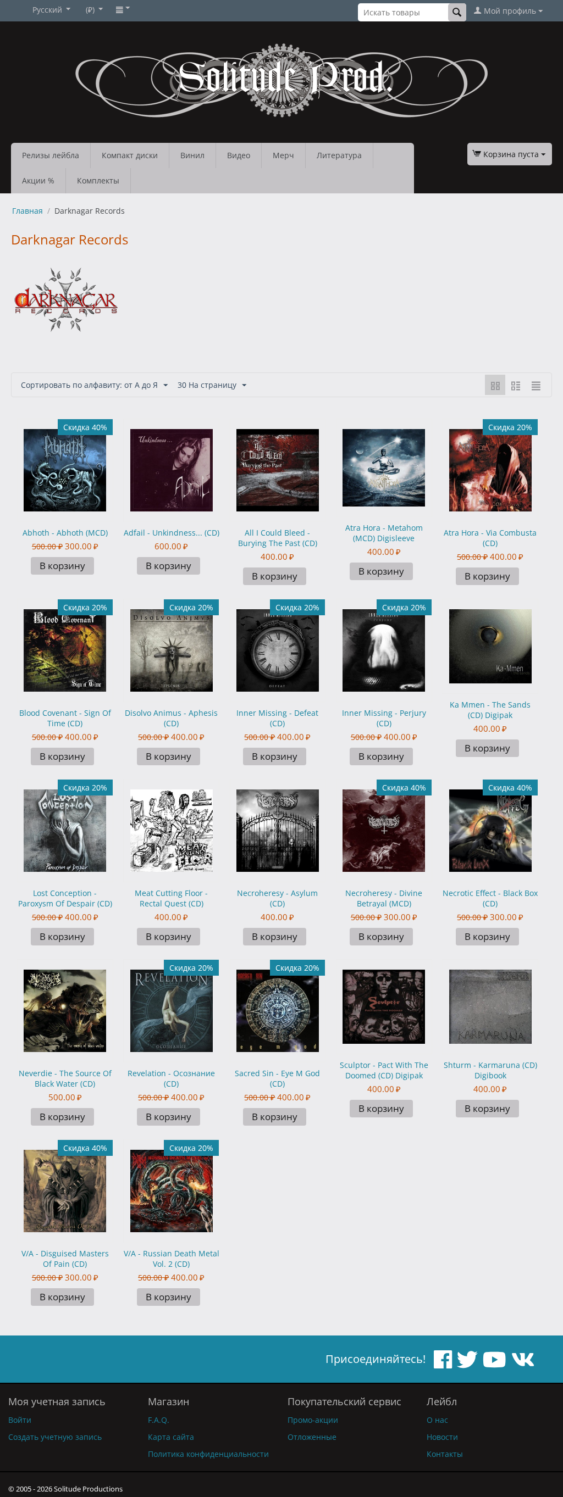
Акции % (38, 180)
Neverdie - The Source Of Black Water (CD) (65, 1078)
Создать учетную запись (55, 1437)
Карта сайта (171, 1437)
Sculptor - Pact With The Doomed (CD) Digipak (384, 1070)
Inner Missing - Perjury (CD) (384, 718)
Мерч (283, 155)
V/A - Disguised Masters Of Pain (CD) (65, 1258)
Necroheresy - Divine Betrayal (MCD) (383, 898)
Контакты (445, 1454)
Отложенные (312, 1437)
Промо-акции (313, 1420)
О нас (437, 1420)
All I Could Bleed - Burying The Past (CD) (277, 537)
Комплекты (98, 180)
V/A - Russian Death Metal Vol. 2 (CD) (171, 1258)
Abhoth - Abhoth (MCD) (65, 532)
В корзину (62, 565)
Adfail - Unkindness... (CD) (171, 532)
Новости (442, 1437)
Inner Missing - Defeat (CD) (277, 718)
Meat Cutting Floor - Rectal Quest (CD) (171, 898)
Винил (192, 155)
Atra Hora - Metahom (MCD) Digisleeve (384, 532)
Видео (238, 155)
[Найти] (457, 12)
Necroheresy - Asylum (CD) (277, 898)
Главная (27, 210)
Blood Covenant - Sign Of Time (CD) (65, 718)
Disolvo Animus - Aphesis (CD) (171, 718)
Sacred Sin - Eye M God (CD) (277, 1078)
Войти (19, 1420)
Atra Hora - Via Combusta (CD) (490, 537)
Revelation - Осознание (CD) (171, 1078)
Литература (339, 155)
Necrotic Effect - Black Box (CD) (490, 898)
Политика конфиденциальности (208, 1454)
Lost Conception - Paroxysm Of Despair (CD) (65, 898)
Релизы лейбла (50, 155)
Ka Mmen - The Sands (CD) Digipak (490, 709)
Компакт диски (130, 155)
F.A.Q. (158, 1420)
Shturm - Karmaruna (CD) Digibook (490, 1070)
